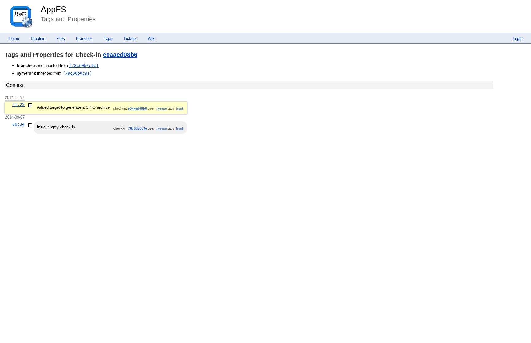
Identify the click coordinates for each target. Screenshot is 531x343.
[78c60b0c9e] (84, 65)
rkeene (161, 108)
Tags (108, 38)
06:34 (18, 124)
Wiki (151, 38)
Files (60, 38)
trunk (180, 108)
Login (517, 38)
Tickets (130, 38)
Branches (84, 38)
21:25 (18, 104)
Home (14, 38)
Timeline (37, 38)
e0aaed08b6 (120, 54)
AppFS (53, 9)
